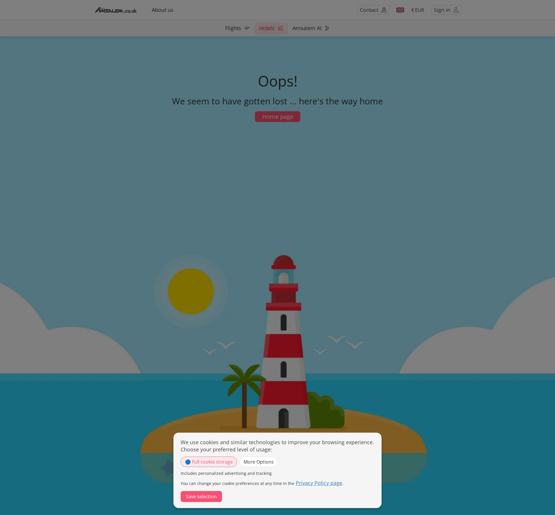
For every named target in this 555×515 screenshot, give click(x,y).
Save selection (201, 496)
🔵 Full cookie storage (209, 462)
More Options (259, 462)
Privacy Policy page (319, 482)
